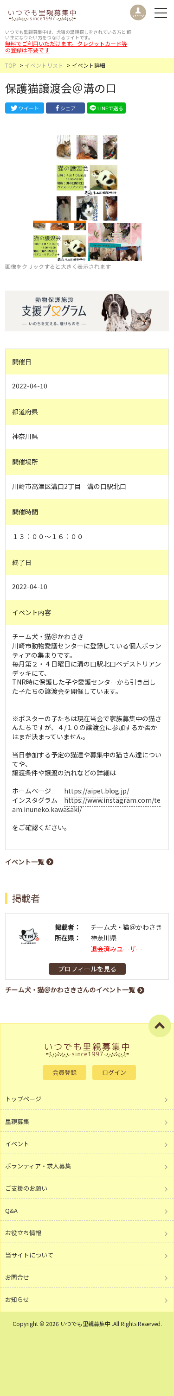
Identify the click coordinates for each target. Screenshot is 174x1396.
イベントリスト (44, 65)
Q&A (11, 1210)
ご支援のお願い (26, 1188)
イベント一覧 (24, 861)
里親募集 (17, 1121)
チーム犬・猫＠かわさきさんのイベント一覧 (70, 989)
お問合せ (17, 1277)
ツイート (29, 108)
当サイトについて (29, 1254)
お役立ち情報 (23, 1232)
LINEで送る (110, 108)
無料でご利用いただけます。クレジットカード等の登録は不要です (66, 46)
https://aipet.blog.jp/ (96, 790)
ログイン (114, 1072)
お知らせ (17, 1299)
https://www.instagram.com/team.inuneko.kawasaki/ (86, 804)
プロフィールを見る (87, 968)
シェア (68, 108)
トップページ (23, 1098)
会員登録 (64, 1072)
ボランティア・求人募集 (38, 1165)
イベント (17, 1143)
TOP (10, 65)
